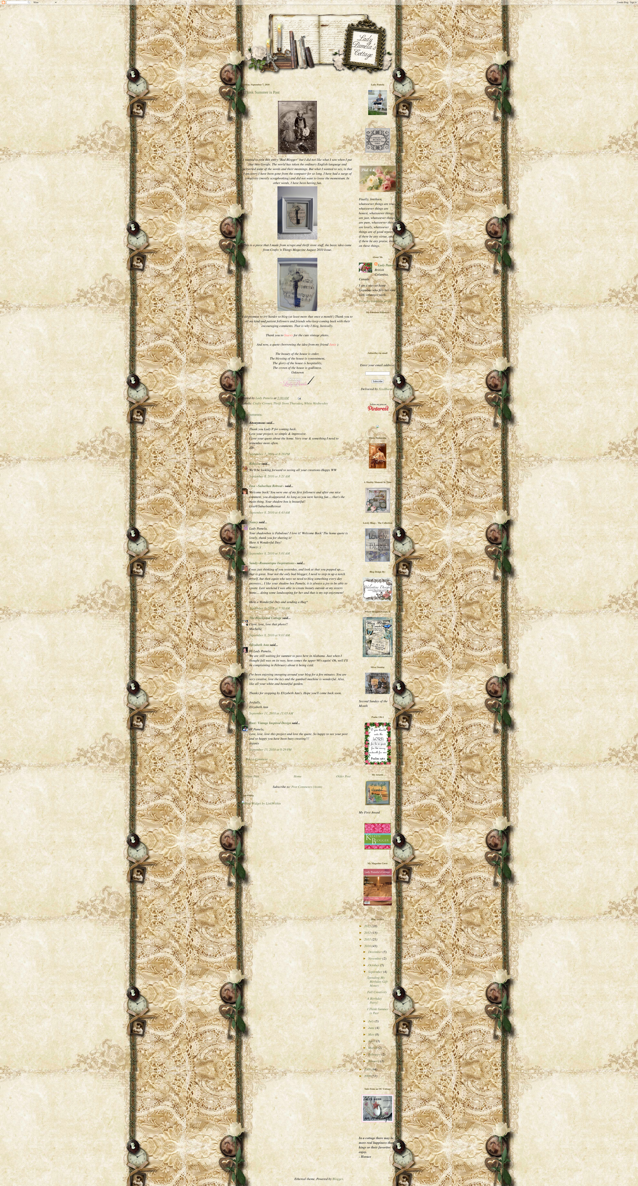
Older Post (343, 776)
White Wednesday (316, 403)
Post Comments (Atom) (306, 786)
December (375, 951)
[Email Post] (299, 398)
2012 (368, 932)
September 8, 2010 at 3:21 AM (269, 476)
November (375, 958)
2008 (368, 1076)
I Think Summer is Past (377, 1011)
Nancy (254, 522)
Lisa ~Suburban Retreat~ (266, 485)
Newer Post (251, 776)
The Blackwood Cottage (265, 617)
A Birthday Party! (374, 1000)
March (373, 1047)
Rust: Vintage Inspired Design (270, 722)
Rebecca (255, 463)
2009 (368, 1069)
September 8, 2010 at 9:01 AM (269, 635)
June (371, 1027)
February (374, 1054)
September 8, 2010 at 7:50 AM (269, 608)
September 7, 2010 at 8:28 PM (269, 454)
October (374, 965)
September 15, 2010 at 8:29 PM (270, 749)
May (371, 1034)
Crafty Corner (262, 403)
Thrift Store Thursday (287, 403)
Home (298, 776)
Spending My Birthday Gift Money (377, 981)
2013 (368, 926)
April (372, 1041)
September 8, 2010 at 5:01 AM (269, 553)
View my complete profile (376, 301)
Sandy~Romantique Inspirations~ (272, 563)
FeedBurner (386, 389)
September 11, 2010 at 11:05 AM (271, 713)
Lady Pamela (387, 265)
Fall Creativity (377, 992)
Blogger (337, 1179)
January (374, 1061)
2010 (368, 946)
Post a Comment (257, 759)
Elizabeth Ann (259, 644)
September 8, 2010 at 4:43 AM (269, 512)
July (371, 1021)
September (375, 971)
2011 (368, 939)
